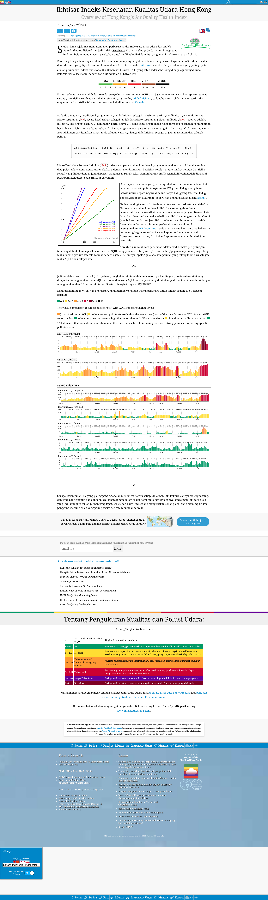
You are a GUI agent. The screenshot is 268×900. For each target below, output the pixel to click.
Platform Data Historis (70, 809)
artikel (201, 197)
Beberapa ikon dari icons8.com (133, 808)
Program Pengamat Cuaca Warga (134, 791)
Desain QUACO (125, 827)
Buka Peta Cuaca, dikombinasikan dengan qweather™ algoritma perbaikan (145, 786)
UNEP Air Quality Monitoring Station (79, 595)
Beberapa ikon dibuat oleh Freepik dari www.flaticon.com (138, 803)
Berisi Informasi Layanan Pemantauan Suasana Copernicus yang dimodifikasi (142, 796)
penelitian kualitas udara (76, 771)
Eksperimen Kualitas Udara (72, 780)
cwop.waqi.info (164, 791)
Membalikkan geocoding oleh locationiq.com (140, 812)
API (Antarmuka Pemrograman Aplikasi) (79, 806)
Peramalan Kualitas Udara (72, 801)
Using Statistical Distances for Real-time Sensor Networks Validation (95, 572)
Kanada (139, 102)
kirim (117, 548)
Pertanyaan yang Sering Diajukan (81, 789)
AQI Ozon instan (148, 228)
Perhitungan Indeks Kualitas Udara (76, 798)
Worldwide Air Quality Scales (110, 40)
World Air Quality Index (112, 731)
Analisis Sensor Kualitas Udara (74, 782)
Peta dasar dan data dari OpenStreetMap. (138, 816)
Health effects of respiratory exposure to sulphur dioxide (89, 600)
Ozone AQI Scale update (72, 581)
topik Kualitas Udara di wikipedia (169, 692)
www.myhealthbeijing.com (133, 710)
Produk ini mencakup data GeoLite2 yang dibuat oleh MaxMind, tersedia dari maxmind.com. (145, 772)
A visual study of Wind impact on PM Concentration (88, 590)
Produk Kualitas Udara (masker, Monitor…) (80, 803)
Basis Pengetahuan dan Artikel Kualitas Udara (82, 777)
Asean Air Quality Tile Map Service (77, 604)
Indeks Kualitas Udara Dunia (109, 728)
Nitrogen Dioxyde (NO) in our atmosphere (82, 576)
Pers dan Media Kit (68, 764)
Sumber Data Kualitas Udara (73, 795)
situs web (146, 65)
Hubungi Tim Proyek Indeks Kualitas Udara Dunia (84, 761)
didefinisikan (142, 98)
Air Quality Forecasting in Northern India (81, 586)
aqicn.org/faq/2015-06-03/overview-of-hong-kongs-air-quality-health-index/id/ (102, 35)
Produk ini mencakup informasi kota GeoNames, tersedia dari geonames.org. (147, 779)
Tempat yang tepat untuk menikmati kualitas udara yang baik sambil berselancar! (146, 821)
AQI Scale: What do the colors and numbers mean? (86, 567)
